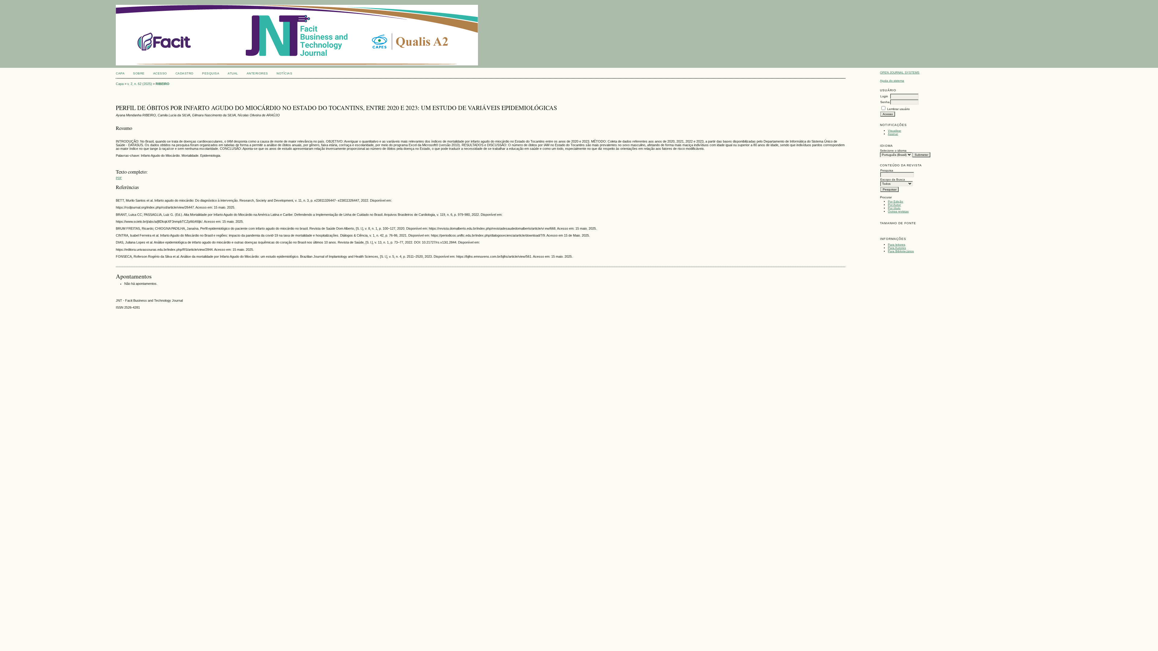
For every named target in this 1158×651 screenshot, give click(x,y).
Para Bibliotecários (901, 251)
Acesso (160, 73)
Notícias (284, 73)
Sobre (139, 73)
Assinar (893, 134)
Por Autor (894, 204)
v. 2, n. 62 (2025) (139, 84)
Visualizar (894, 130)
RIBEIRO (162, 84)
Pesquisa (210, 73)
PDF (119, 178)
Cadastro (185, 73)
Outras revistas (898, 211)
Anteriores (257, 73)
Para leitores (896, 244)
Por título (894, 208)
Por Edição (895, 201)
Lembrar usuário (898, 109)
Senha (885, 102)
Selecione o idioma (893, 150)
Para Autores (897, 248)
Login (884, 96)
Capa (120, 73)
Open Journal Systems (899, 72)
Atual (233, 73)
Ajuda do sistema (892, 80)
